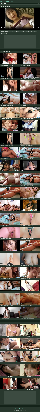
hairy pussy (17, 31)
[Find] (38, 3)
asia (35, 31)
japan (12, 31)
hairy (31, 31)
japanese (7, 31)
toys (6, 33)
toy (2, 33)
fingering (23, 31)
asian (3, 31)
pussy (28, 31)
